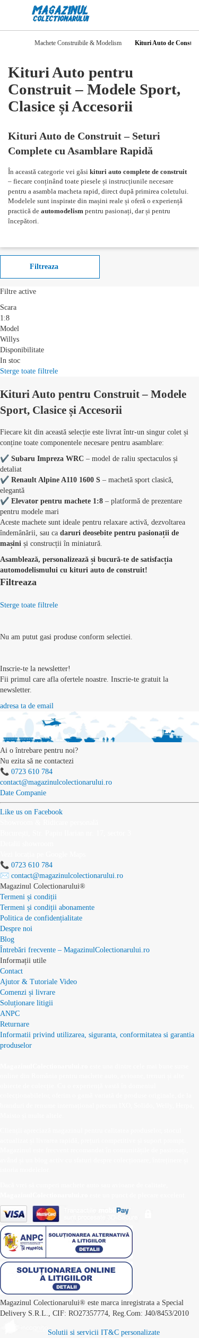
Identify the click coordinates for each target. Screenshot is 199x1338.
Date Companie (23, 793)
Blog (7, 939)
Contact (11, 971)
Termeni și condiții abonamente (47, 907)
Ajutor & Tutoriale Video (38, 982)
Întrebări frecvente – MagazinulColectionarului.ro (75, 950)
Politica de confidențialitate (41, 918)
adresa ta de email (27, 706)
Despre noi (16, 929)
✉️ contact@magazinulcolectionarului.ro (61, 876)
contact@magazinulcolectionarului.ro (56, 782)
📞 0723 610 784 (26, 772)
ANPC (10, 1014)
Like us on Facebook (31, 812)
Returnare (14, 1024)
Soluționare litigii (26, 1003)
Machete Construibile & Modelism (78, 43)
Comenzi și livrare (27, 992)
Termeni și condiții (28, 897)
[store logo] (61, 13)
